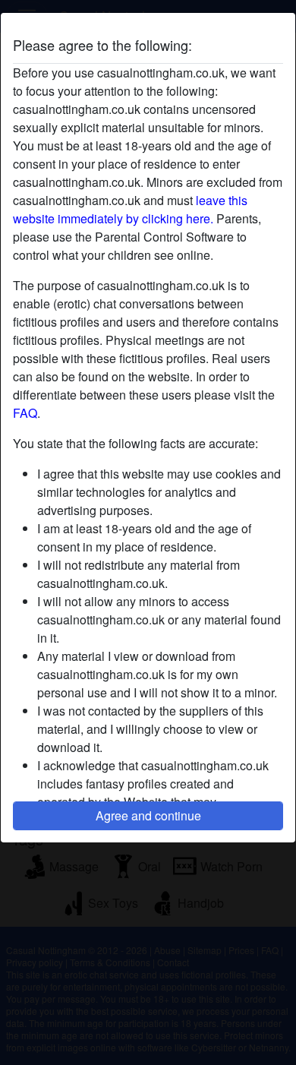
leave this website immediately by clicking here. (130, 209)
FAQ (25, 413)
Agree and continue (148, 815)
